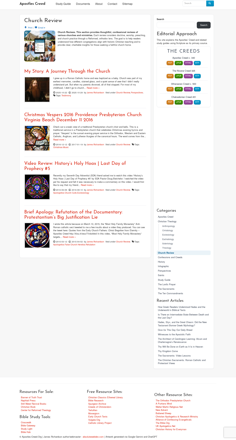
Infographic (163, 266)
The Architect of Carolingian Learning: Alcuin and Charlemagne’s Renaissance (182, 340)
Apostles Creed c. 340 (183, 57)
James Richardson (95, 92)
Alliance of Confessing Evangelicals (174, 419)
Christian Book (28, 406)
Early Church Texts (97, 416)
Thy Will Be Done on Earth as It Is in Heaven (180, 346)
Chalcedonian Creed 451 (183, 97)
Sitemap (127, 4)
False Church (71, 244)
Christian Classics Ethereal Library (105, 397)
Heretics (81, 244)
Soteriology (167, 243)
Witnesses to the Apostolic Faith (174, 334)
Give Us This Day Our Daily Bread (175, 329)
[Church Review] (39, 46)
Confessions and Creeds (170, 257)
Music (66, 147)
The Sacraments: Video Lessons (174, 355)
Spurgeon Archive (97, 403)
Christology (167, 230)
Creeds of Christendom (99, 406)
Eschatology (168, 239)
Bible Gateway (28, 425)
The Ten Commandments (170, 293)
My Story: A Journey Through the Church (67, 71)
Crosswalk (26, 422)
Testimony (66, 95)
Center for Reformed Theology (36, 410)
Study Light (26, 428)
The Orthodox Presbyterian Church (173, 400)
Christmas (58, 147)
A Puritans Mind (164, 403)
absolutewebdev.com (93, 436)
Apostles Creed (32, 4)
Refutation (90, 244)
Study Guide (63, 4)
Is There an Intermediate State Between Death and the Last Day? (183, 316)
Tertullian (92, 410)
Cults (74, 192)
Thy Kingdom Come (168, 351)
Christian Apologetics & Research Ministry (177, 416)
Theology (166, 247)
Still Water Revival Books (33, 403)
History (161, 261)
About (98, 4)
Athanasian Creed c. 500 (183, 83)
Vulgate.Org (94, 419)
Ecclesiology (83, 192)
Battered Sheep (163, 413)
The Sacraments (166, 288)
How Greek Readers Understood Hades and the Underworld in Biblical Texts (181, 308)
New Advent (162, 410)
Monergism (93, 413)
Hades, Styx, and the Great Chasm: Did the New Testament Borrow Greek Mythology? (182, 323)
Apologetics (58, 192)
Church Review (123, 92)
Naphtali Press (28, 400)
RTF (197, 63)
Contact (112, 4)
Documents (83, 4)
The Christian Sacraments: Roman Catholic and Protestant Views (182, 361)
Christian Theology (167, 221)
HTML (188, 63)
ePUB (178, 63)
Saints (161, 275)
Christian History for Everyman (171, 429)
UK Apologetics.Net (165, 426)
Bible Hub (26, 432)
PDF (170, 63)
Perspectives (137, 92)
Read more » (93, 87)
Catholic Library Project (100, 422)
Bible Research (95, 400)
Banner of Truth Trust (31, 397)
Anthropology (168, 226)
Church (68, 192)
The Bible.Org (162, 422)
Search (160, 19)
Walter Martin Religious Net (169, 406)
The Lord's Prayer (167, 284)
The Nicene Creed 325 (183, 70)
